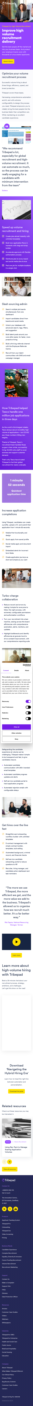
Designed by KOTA (7, 1400)
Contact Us (5, 1279)
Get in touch (6, 1193)
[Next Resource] (9, 1161)
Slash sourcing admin (14, 304)
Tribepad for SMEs (8, 1335)
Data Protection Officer (10, 1297)
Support (5, 1275)
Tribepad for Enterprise (9, 1338)
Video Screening (7, 1234)
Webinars (5, 1319)
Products (5, 1216)
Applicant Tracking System (11, 1220)
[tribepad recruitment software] (8, 3)
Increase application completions (14, 512)
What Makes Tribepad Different (12, 1371)
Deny (16, 739)
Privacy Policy (6, 1378)
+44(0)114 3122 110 (8, 1190)
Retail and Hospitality (9, 1349)
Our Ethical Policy (8, 1375)
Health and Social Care (9, 1342)
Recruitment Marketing (10, 1267)
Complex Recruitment (9, 1253)
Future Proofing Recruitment (11, 1260)
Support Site (6, 1286)
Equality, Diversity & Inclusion (12, 1257)
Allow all (16, 727)
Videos (4, 1316)
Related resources (14, 1106)
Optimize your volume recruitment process (15, 75)
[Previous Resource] (4, 1161)
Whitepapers (6, 1323)
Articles (4, 1309)
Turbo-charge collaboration (10, 597)
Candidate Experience (9, 1249)
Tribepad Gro (6, 1231)
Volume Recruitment (9, 1264)
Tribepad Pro (6, 1224)
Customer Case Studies (10, 1312)
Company (5, 1364)
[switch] (28, 707)
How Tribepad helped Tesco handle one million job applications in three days (15, 413)
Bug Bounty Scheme (9, 1382)
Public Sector (6, 1345)
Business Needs (7, 1246)
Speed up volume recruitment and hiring (15, 229)
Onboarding (6, 1227)
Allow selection (17, 733)
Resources (5, 1305)
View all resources (10, 1169)
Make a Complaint (8, 1283)
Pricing (4, 1238)
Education (5, 1356)
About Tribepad (7, 1368)
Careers (4, 1389)
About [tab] (27, 670)
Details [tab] (16, 670)
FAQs (4, 1290)
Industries (5, 1331)
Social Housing (7, 1352)
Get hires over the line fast (15, 826)
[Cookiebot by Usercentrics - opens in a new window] (23, 665)
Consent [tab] (6, 670)
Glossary (5, 1293)
